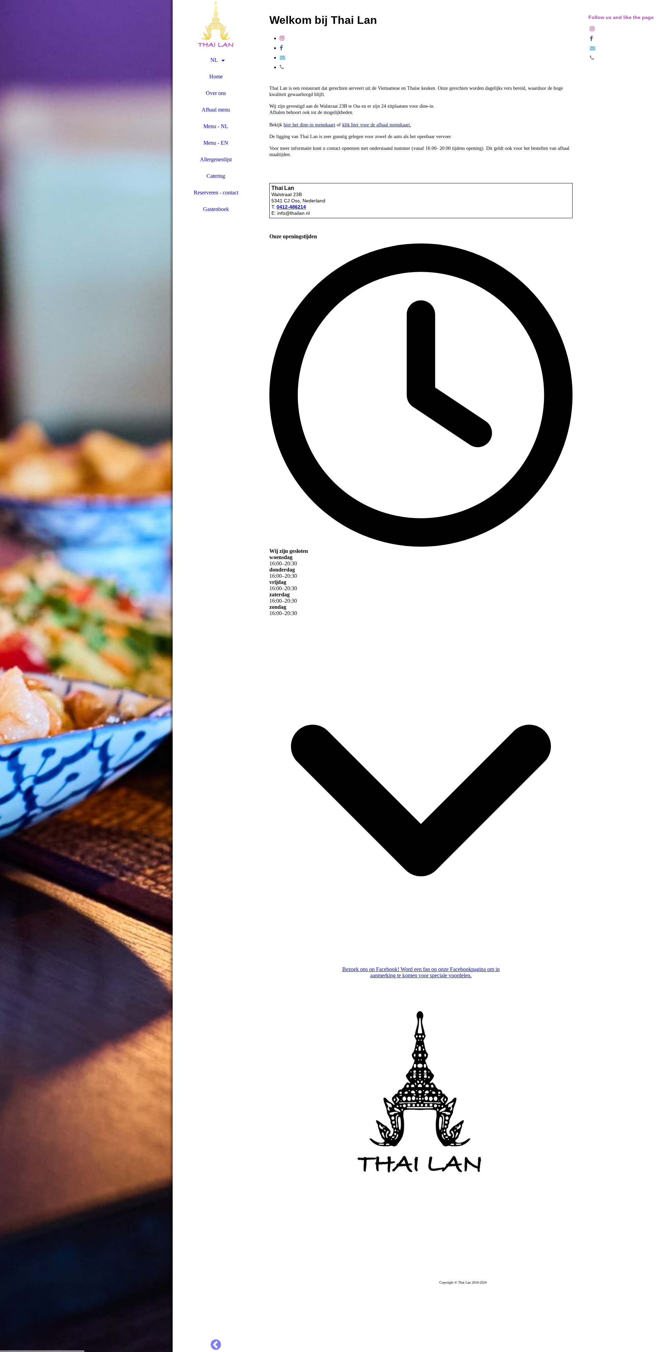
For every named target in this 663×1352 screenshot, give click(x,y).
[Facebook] (281, 48)
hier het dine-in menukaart (309, 124)
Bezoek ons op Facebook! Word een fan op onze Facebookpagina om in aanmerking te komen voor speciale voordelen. (421, 972)
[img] (86, 676)
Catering (215, 176)
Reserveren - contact (216, 192)
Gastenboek (216, 209)
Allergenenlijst (216, 159)
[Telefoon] (282, 67)
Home (216, 76)
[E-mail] (282, 57)
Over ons (216, 93)
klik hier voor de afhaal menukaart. (376, 124)
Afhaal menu (216, 110)
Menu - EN (215, 143)
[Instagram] (282, 38)
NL (214, 60)
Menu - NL (215, 126)
